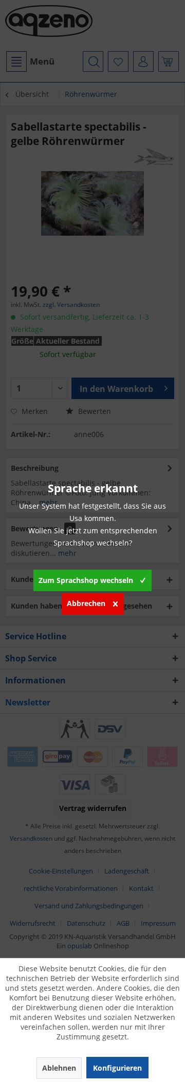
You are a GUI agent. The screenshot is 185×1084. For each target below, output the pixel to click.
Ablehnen (59, 1068)
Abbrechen (86, 603)
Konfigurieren (117, 1068)
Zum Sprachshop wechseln (86, 580)
